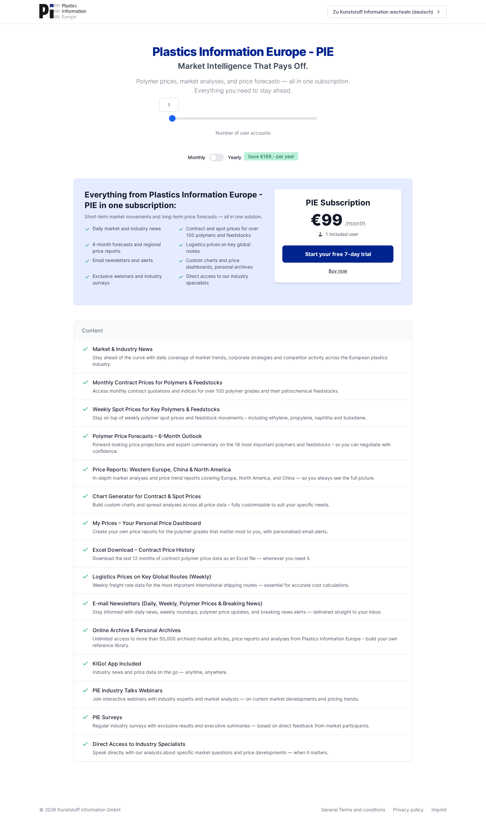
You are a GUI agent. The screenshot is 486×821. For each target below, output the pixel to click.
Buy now (338, 271)
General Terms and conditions (353, 809)
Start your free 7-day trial (338, 254)
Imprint (439, 809)
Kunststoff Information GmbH (89, 809)
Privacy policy (408, 809)
